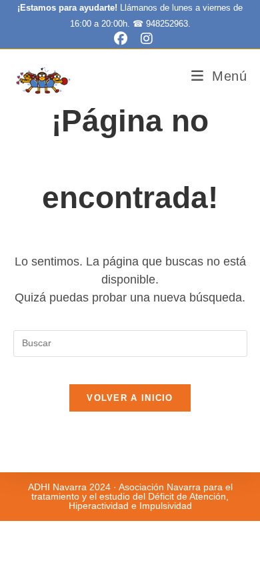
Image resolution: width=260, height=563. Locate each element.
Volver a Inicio (130, 398)
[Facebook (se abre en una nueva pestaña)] (120, 38)
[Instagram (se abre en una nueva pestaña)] (143, 38)
